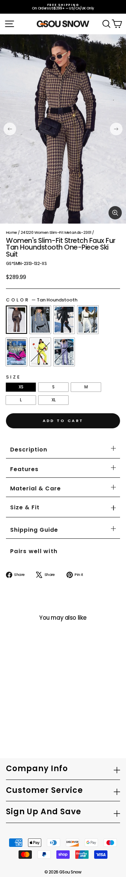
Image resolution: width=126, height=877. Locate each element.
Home (11, 232)
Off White (87, 320)
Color (41, 300)
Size (13, 377)
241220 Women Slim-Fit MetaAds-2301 (56, 232)
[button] (25, 507)
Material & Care (35, 488)
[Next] (116, 129)
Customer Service (44, 790)
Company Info (37, 768)
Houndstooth (40, 320)
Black (64, 320)
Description (28, 450)
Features (24, 469)
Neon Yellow (40, 352)
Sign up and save (43, 811)
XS (21, 387)
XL (53, 400)
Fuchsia (16, 352)
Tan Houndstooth (16, 320)
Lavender (64, 352)
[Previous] (10, 129)
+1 (12, 714)
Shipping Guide (34, 530)
